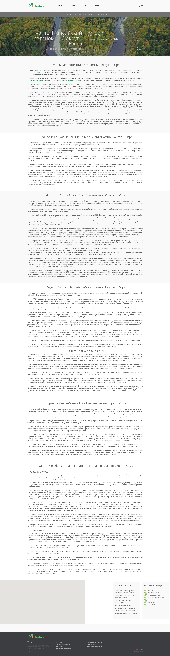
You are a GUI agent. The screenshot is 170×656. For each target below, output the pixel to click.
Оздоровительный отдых (156, 597)
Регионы (60, 6)
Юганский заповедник (123, 605)
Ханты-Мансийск (72, 48)
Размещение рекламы (63, 648)
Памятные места (153, 593)
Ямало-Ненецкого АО (71, 80)
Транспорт (151, 604)
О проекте (59, 642)
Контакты (59, 646)
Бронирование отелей (94, 646)
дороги (87, 14)
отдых (95, 14)
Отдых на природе (154, 595)
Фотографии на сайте (94, 642)
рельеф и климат (77, 14)
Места (73, 6)
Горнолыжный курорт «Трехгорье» (123, 601)
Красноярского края (35, 80)
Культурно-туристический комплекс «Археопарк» (124, 596)
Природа (150, 590)
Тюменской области (35, 72)
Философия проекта (63, 644)
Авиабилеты (91, 644)
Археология (152, 602)
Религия (150, 600)
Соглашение (60, 650)
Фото (97, 6)
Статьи (85, 6)
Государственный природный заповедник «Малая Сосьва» (125, 592)
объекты (102, 14)
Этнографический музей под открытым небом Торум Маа (125, 609)
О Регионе (65, 14)
